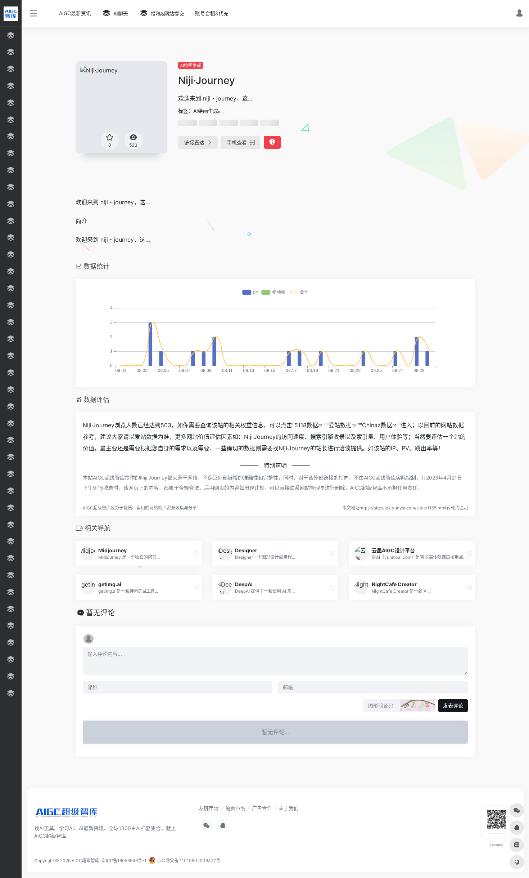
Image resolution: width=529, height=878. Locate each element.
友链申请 (209, 808)
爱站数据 (340, 425)
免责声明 (235, 808)
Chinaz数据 (377, 425)
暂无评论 (100, 613)
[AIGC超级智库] (66, 813)
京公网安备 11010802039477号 (188, 860)
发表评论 (453, 706)
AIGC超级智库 (85, 860)
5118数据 (306, 425)
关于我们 (289, 808)
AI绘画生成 (190, 65)
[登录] (519, 14)
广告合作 (262, 808)
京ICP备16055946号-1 (123, 860)
